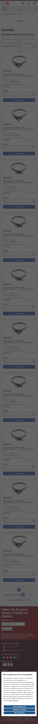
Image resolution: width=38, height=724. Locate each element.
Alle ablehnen (19, 713)
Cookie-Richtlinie (13, 700)
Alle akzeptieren (19, 707)
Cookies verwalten (19, 710)
